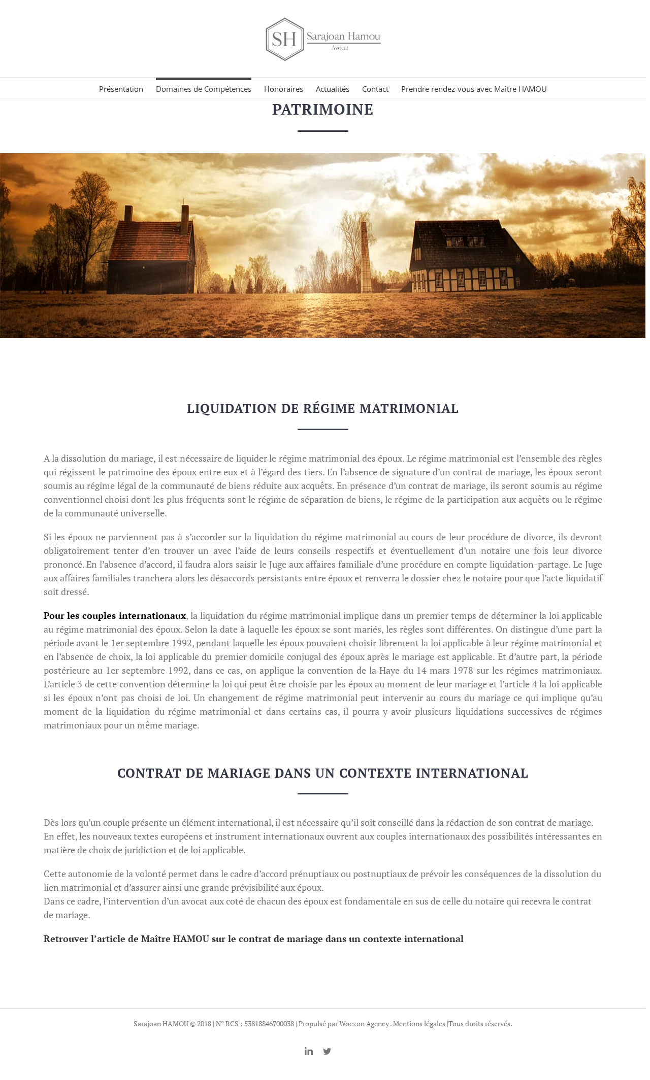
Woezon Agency (364, 1023)
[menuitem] (127, 88)
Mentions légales (419, 1023)
